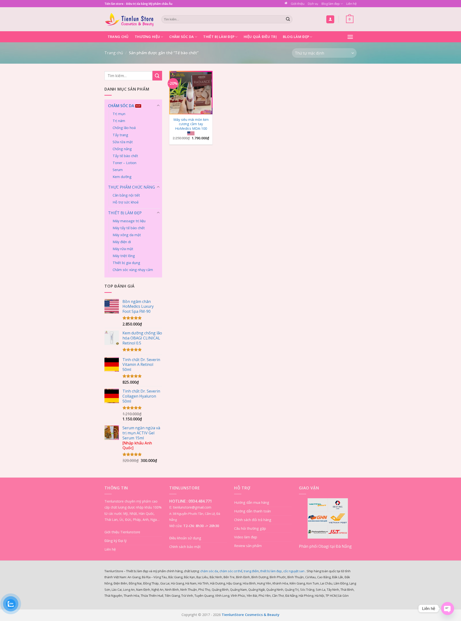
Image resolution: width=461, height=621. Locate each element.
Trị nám (119, 120)
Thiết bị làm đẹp (218, 36)
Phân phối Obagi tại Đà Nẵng (325, 546)
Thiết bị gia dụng (126, 262)
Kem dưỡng (122, 176)
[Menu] (350, 36)
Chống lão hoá (124, 127)
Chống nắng (122, 149)
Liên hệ (351, 3)
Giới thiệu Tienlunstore (122, 532)
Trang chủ (118, 36)
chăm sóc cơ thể (230, 571)
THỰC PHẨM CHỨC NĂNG (131, 187)
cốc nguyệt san (293, 571)
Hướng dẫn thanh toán (252, 511)
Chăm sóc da (181, 36)
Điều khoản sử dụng (185, 538)
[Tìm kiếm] (288, 19)
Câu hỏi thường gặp (250, 528)
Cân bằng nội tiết (126, 195)
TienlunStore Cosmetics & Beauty (250, 614)
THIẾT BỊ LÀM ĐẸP (125, 212)
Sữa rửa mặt (123, 142)
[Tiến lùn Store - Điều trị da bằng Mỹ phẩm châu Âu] (129, 19)
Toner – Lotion (124, 162)
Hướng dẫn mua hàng (251, 502)
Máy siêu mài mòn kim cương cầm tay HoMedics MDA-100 (191, 124)
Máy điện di (122, 242)
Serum (118, 169)
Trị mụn (119, 113)
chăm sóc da (209, 571)
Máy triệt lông (124, 255)
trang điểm (251, 571)
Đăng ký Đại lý (115, 540)
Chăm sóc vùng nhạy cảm (133, 269)
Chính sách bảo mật (185, 546)
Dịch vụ (313, 3)
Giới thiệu (297, 3)
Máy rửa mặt (123, 248)
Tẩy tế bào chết (125, 156)
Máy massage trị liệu (129, 221)
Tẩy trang (120, 135)
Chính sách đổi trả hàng (252, 519)
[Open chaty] (447, 608)
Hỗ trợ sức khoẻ (126, 202)
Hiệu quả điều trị (260, 36)
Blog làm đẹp (330, 3)
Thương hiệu (147, 36)
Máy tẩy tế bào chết (129, 228)
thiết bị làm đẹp (271, 571)
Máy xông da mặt (127, 235)
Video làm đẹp (245, 537)
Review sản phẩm (248, 545)
